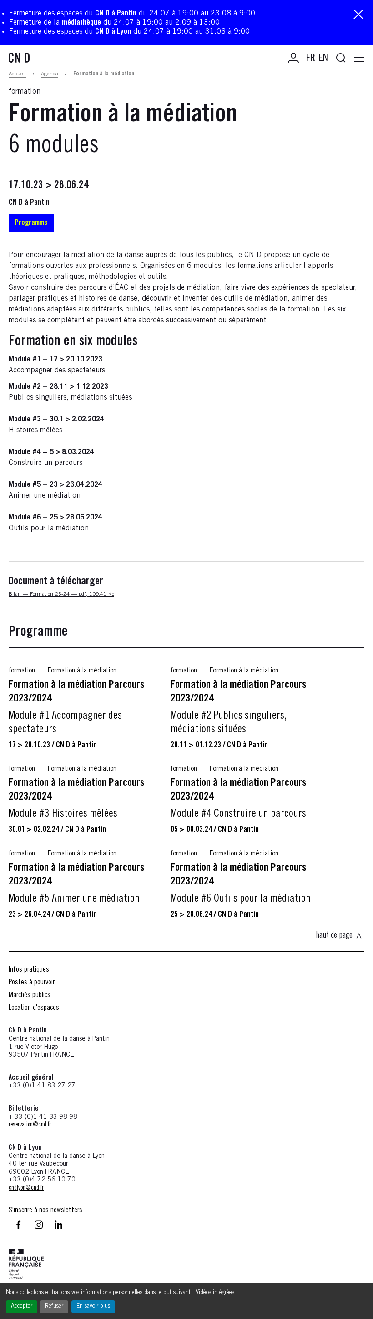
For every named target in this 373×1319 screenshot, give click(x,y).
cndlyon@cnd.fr (26, 1188)
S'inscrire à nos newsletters (45, 1210)
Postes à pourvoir (32, 982)
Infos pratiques (29, 969)
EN (323, 59)
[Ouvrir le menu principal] (358, 58)
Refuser (54, 1306)
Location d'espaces (34, 1008)
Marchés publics (29, 995)
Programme (31, 223)
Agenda (49, 74)
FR (310, 59)
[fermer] (358, 15)
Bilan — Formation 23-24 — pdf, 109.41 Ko (61, 594)
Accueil (17, 74)
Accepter (21, 1306)
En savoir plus (93, 1306)
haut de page (334, 936)
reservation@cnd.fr (30, 1125)
